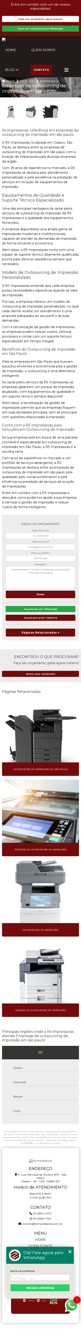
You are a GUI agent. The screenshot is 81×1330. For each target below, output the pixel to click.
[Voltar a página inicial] (40, 39)
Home (10, 50)
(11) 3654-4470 (42, 1213)
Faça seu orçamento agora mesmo (40, 19)
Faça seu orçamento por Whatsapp (40, 28)
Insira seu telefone (22, 1271)
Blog (10, 70)
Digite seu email (40, 541)
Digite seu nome (40, 530)
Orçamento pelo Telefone (40, 618)
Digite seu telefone (40, 553)
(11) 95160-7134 (42, 1218)
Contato (41, 69)
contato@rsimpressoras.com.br (42, 1223)
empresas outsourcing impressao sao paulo (49, 81)
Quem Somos (43, 50)
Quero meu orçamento (40, 674)
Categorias (27, 81)
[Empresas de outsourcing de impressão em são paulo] (11, 112)
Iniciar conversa (40, 1288)
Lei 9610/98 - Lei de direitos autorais (40, 1143)
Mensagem (40, 564)
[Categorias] (66, 70)
